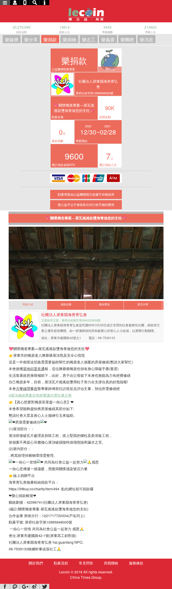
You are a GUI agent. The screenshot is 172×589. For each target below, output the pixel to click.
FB (5, 586)
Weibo (34, 586)
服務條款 (136, 563)
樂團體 (127, 39)
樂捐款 (50, 39)
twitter (44, 586)
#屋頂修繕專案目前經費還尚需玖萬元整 (40, 395)
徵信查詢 (104, 304)
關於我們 (36, 563)
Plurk (15, 586)
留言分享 (143, 304)
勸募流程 (61, 563)
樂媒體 (11, 39)
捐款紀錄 (66, 304)
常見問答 (86, 563)
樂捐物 (69, 39)
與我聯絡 (111, 563)
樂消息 (146, 39)
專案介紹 (27, 304)
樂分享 (31, 39)
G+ (25, 586)
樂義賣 (108, 39)
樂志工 (88, 39)
